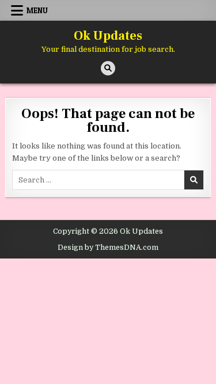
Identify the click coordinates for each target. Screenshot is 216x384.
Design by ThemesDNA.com (108, 248)
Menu (37, 10)
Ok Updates (108, 36)
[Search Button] (108, 68)
